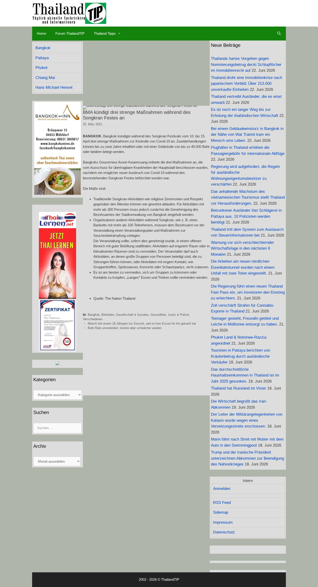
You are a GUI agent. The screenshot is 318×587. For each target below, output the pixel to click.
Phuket (41, 67)
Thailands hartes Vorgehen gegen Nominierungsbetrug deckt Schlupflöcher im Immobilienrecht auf (246, 64)
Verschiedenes (93, 319)
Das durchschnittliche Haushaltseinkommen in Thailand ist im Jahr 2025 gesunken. (245, 375)
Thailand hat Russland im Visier (238, 388)
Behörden (107, 314)
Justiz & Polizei (178, 314)
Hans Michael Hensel (53, 87)
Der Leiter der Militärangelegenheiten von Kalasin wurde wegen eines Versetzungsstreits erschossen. (246, 420)
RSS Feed (222, 502)
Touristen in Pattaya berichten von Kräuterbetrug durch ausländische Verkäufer (240, 356)
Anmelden (221, 488)
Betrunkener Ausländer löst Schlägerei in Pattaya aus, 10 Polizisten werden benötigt (246, 216)
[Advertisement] (146, 73)
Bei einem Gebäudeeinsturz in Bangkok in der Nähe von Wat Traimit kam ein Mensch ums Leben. (247, 134)
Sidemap (220, 512)
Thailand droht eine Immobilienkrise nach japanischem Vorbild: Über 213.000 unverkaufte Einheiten (246, 83)
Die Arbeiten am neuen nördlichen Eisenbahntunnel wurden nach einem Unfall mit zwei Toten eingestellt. (242, 267)
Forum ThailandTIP (70, 33)
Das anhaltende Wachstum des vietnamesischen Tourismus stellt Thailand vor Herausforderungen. (248, 197)
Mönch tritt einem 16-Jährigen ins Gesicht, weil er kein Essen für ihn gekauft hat (142, 323)
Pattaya (42, 58)
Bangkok (94, 314)
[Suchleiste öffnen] (279, 34)
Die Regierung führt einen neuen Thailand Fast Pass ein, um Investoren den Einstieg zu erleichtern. (248, 292)
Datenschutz (224, 532)
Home (41, 33)
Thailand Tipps (105, 33)
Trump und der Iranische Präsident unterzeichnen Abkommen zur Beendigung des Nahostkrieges (247, 458)
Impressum (223, 522)
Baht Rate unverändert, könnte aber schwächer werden (125, 328)
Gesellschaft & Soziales (132, 314)
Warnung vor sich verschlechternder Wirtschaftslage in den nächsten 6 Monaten (242, 248)
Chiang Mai (45, 77)
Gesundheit (158, 314)
